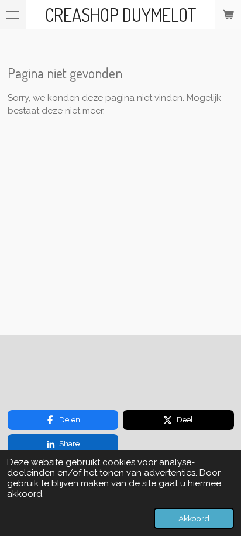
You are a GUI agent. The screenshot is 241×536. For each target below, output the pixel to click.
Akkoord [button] (193, 518)
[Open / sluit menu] (13, 14)
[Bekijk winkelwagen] (228, 14)
